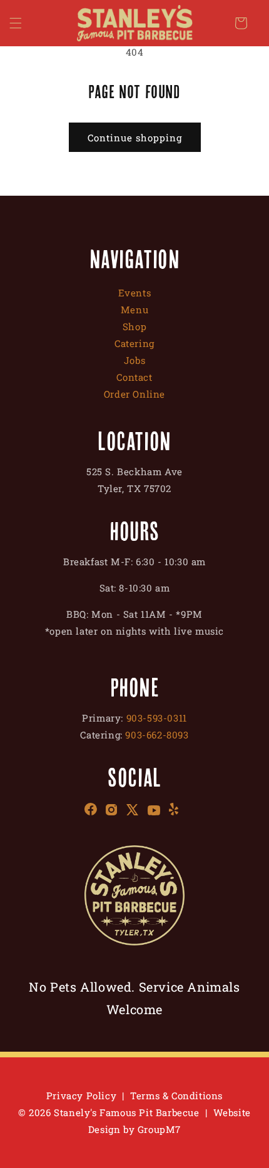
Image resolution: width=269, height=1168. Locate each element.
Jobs (134, 360)
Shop (134, 326)
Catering (134, 343)
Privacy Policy (81, 1095)
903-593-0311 (156, 718)
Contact (134, 377)
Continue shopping (135, 137)
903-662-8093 (156, 734)
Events (134, 292)
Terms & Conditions (176, 1095)
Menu (134, 309)
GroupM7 (159, 1129)
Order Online (134, 394)
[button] (15, 23)
